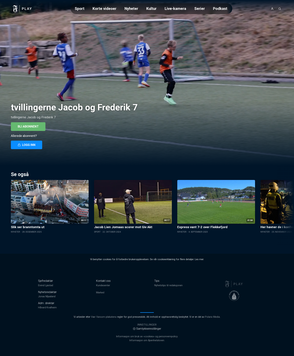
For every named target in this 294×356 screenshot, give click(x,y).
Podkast (220, 8)
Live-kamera (175, 8)
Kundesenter (103, 285)
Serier (199, 8)
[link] (22, 8)
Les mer (199, 259)
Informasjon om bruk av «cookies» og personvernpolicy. (147, 336)
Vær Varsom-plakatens (103, 316)
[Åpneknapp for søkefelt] (279, 8)
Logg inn (28, 145)
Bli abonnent (28, 126)
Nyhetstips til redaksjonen (168, 285)
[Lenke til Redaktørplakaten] (234, 295)
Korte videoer (104, 8)
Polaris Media (212, 316)
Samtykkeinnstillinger (148, 328)
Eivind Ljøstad (45, 285)
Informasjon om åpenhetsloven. (147, 340)
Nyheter (131, 8)
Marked (100, 292)
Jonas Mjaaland (46, 296)
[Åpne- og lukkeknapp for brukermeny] (272, 8)
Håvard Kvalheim (47, 307)
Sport (79, 8)
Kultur (151, 8)
